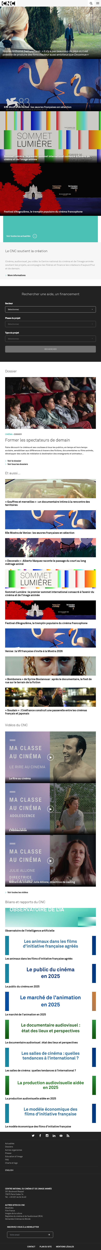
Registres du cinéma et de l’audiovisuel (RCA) (24, 1216)
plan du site (46, 1247)
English (9, 1170)
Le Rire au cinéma (20, 778)
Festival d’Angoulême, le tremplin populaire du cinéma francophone (43, 211)
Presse (8, 1153)
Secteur (9, 303)
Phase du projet (12, 318)
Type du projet (12, 332)
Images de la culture (13, 1213)
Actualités (9, 1143)
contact (31, 1247)
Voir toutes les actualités (18, 236)
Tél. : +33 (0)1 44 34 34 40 (15, 1197)
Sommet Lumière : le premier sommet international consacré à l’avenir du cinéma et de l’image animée (47, 158)
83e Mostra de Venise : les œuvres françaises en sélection (37, 107)
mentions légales (65, 1247)
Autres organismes (13, 1150)
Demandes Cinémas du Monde (18, 1219)
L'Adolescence (18, 830)
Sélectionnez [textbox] (13, 309)
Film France (10, 1210)
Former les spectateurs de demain (37, 440)
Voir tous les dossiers (17, 464)
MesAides (9, 1208)
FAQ (7, 1159)
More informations (16, 275)
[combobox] (50, 309)
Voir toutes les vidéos (17, 892)
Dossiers (9, 1146)
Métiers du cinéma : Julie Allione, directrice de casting (42, 882)
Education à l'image (14, 1156)
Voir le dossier (14, 461)
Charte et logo (11, 1163)
